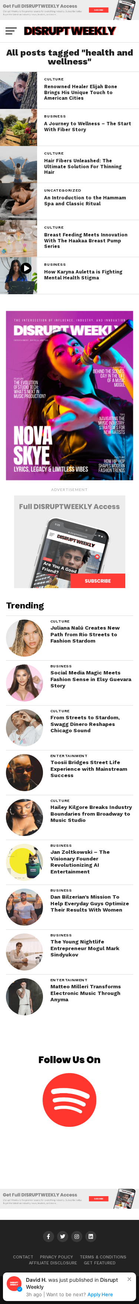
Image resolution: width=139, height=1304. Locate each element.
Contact (23, 1257)
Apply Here (100, 1294)
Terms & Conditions (103, 1257)
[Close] (129, 1279)
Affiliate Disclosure (53, 1263)
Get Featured (100, 1263)
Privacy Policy (56, 1257)
